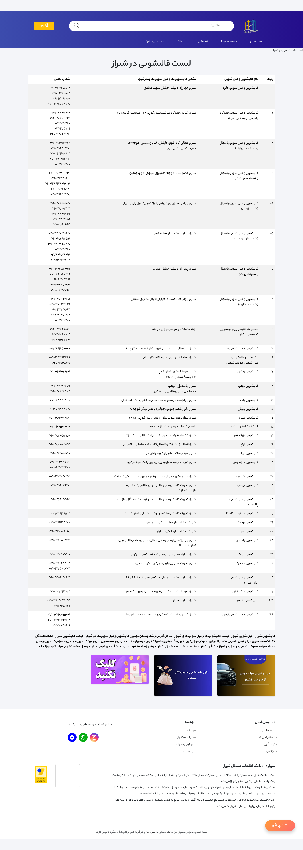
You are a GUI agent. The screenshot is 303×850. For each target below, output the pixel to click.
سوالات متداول (185, 737)
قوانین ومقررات (185, 744)
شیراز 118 (150, 832)
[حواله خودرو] (246, 696)
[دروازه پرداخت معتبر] (41, 783)
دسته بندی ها (229, 41)
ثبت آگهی (202, 41)
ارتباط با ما (188, 751)
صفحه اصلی (257, 41)
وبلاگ (180, 41)
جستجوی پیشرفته (153, 41)
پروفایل (270, 751)
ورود (41, 26)
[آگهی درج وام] (183, 695)
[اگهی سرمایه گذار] (120, 683)
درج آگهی (276, 826)
